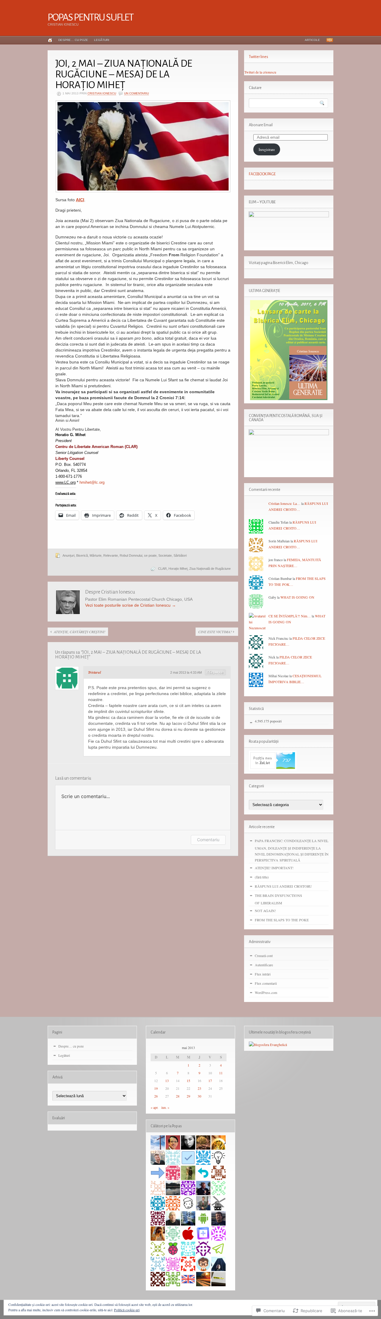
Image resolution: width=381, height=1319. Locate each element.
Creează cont (264, 955)
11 (221, 1072)
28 (177, 1096)
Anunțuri (68, 555)
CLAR (162, 568)
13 (167, 1080)
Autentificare (264, 964)
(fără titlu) (262, 877)
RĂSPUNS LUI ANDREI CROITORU (283, 886)
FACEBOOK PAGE (262, 174)
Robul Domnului (131, 555)
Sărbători (180, 555)
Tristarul (94, 672)
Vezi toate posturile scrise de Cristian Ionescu (130, 605)
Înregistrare (267, 149)
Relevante (110, 555)
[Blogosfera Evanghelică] (268, 1044)
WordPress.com (266, 992)
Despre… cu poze (73, 40)
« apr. (154, 1107)
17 (210, 1080)
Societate (165, 555)
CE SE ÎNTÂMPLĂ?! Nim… (289, 616)
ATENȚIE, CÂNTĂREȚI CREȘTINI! (79, 631)
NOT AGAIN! (265, 910)
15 (188, 1080)
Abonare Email (261, 125)
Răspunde (215, 672)
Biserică (82, 555)
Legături (101, 40)
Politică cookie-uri (127, 1309)
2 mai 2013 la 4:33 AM (186, 672)
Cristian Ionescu (102, 93)
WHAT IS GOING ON (297, 597)
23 (199, 1088)
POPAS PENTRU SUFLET (90, 17)
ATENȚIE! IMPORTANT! (274, 867)
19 (156, 1088)
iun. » (165, 1107)
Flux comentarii (266, 983)
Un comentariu (136, 93)
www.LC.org (65, 482)
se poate (150, 555)
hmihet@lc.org (91, 482)
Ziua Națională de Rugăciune (210, 568)
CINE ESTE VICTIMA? (215, 631)
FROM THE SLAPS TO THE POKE (282, 919)
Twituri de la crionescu (260, 72)
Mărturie (96, 555)
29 (188, 1096)
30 (199, 1096)
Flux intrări (263, 974)
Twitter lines (258, 57)
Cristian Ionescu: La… (284, 503)
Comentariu (208, 839)
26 (156, 1096)
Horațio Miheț (178, 568)
